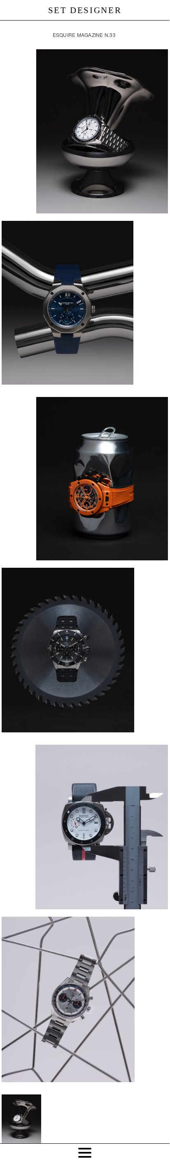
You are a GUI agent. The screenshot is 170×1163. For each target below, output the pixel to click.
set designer (85, 10)
